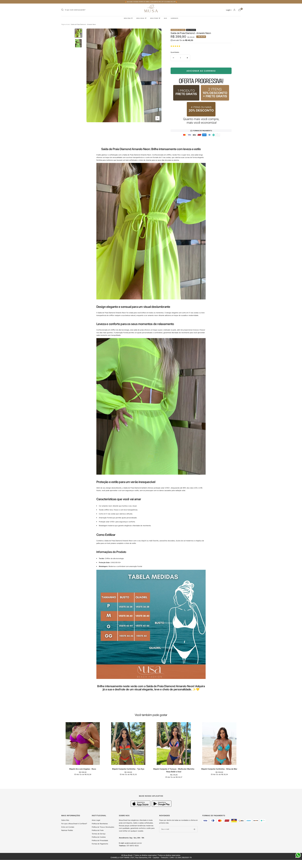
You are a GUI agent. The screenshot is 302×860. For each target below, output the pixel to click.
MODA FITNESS (154, 18)
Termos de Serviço (98, 834)
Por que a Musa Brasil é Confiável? (74, 824)
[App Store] (140, 806)
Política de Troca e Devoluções (103, 827)
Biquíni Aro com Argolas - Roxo (82, 769)
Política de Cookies (99, 837)
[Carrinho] (239, 10)
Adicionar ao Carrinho (201, 71)
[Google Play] (162, 806)
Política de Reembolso (100, 824)
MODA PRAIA (127, 18)
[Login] (234, 10)
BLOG (165, 18)
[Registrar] (194, 829)
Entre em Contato (67, 827)
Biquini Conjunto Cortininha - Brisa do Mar (219, 769)
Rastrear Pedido (67, 830)
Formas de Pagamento (100, 844)
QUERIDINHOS (174, 18)
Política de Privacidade (100, 840)
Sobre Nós (65, 820)
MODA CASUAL (140, 18)
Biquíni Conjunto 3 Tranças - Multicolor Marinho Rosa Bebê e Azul (173, 770)
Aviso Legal (96, 820)
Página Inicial (65, 24)
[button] (176, 46)
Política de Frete (98, 830)
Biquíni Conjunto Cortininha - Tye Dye (128, 769)
